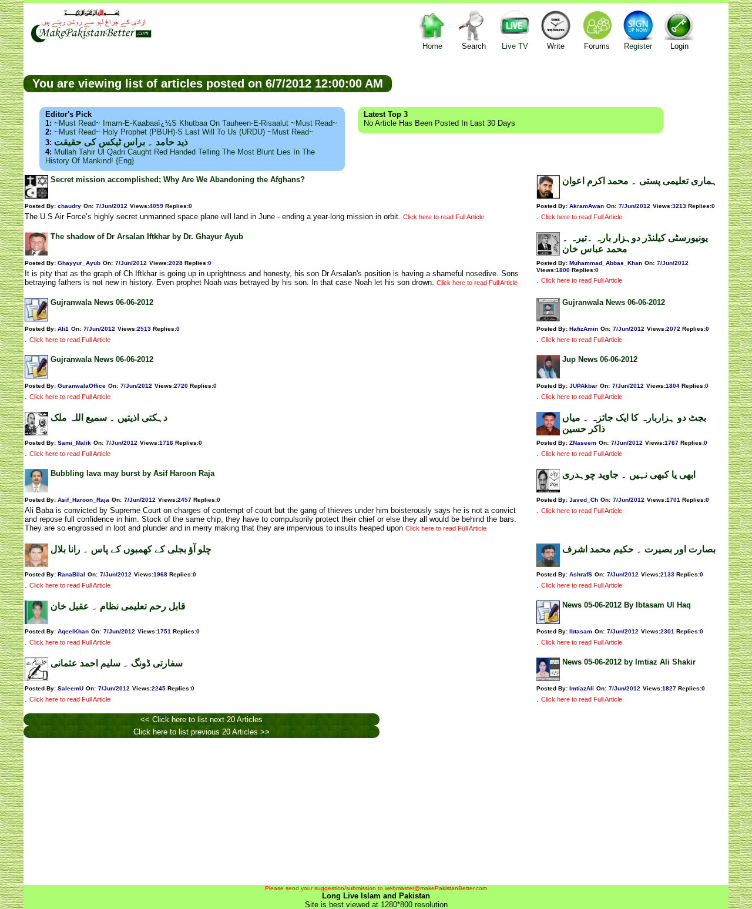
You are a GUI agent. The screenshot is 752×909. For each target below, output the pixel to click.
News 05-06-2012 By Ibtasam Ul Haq (626, 605)
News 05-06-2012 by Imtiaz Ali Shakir (629, 662)
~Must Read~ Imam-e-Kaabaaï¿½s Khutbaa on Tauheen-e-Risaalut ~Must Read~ (195, 123)
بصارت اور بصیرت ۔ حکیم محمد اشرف (639, 549)
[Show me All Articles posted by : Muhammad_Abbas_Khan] (548, 253)
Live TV (515, 46)
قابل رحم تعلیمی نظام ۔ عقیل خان (118, 606)
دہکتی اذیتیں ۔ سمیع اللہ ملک (109, 417)
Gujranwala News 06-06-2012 (102, 302)
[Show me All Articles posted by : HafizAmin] (548, 318)
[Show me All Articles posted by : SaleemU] (36, 678)
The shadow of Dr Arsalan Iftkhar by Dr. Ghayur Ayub (147, 236)
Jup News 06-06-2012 (599, 359)
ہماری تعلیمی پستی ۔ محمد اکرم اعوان (639, 181)
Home (432, 46)
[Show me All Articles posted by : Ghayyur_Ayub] (36, 253)
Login (679, 46)
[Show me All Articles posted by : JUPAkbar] (548, 375)
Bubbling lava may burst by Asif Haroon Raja (132, 473)
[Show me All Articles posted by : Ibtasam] (548, 621)
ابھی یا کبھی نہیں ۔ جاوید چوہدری (629, 474)
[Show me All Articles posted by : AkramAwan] (548, 196)
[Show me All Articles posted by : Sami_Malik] (36, 432)
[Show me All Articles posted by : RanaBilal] (36, 564)
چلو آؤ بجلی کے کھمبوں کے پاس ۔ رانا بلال (131, 549)
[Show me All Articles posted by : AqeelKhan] (36, 621)
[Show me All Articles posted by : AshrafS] (548, 564)
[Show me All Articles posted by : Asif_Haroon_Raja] (36, 489)
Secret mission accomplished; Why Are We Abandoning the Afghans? (178, 179)
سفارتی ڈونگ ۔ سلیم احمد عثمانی (117, 663)
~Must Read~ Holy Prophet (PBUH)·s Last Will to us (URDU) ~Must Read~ (184, 132)
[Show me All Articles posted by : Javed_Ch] (548, 489)
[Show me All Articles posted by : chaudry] (36, 196)
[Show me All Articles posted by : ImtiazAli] (548, 678)
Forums (597, 46)
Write (556, 46)
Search (474, 46)
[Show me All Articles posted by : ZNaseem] (548, 432)
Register (638, 46)
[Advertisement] (560, 82)
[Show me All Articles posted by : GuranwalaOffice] (36, 375)
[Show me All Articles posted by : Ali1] (36, 318)
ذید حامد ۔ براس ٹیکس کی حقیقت (121, 142)
